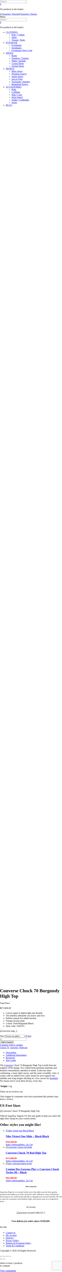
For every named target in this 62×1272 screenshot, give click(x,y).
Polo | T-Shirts (18, 35)
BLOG (9, 105)
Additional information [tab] (16, 1055)
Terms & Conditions (15, 1246)
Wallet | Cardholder (20, 100)
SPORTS (10, 68)
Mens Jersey (17, 71)
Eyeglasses (16, 45)
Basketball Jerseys (20, 84)
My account (11, 1235)
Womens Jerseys (19, 74)
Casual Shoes (18, 63)
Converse (8, 1065)
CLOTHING (12, 32)
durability (54, 1078)
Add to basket (7, 1042)
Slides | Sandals (19, 61)
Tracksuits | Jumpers (21, 81)
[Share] (7, 1256)
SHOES (9, 53)
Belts (14, 89)
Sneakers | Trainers (20, 58)
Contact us (10, 1232)
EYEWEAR (11, 42)
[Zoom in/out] (1, 1256)
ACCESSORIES (13, 87)
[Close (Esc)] (10, 1256)
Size (2, 1036)
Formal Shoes (18, 66)
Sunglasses (16, 48)
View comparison (8, 1270)
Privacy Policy (12, 1240)
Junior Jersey (17, 76)
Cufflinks (16, 92)
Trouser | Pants (18, 40)
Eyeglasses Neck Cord (22, 50)
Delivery (10, 1238)
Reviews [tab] (10, 1058)
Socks (14, 102)
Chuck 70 (4, 1047)
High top (23, 1047)
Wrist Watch (17, 97)
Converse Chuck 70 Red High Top (26, 1152)
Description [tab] (11, 1052)
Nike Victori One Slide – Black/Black (27, 1136)
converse (14, 1047)
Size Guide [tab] (11, 1060)
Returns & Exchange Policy (18, 1243)
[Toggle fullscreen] (4, 1256)
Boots (14, 55)
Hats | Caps (17, 94)
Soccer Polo (17, 79)
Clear (28, 1036)
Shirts (14, 37)
